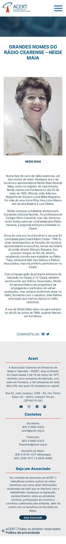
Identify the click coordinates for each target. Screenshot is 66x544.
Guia (9, 20)
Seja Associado (33, 517)
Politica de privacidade (23, 532)
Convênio (13, 45)
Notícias (12, 53)
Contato (12, 70)
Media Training (17, 37)
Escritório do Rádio (20, 28)
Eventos (12, 61)
